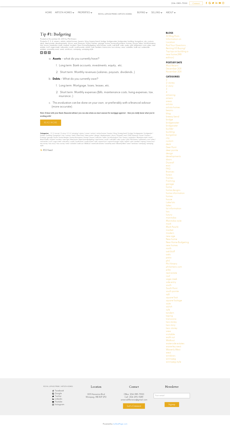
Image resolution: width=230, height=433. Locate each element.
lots (41, 45)
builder (42, 135)
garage (101, 43)
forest (88, 43)
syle (92, 47)
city (145, 41)
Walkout (87, 143)
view (123, 47)
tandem (98, 47)
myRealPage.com (120, 424)
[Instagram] (223, 3)
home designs (64, 137)
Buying (141, 13)
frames (94, 43)
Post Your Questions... (177, 45)
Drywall (120, 135)
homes (129, 43)
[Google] (210, 3)
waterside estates (98, 143)
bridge (103, 41)
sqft (95, 141)
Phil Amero (134, 139)
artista (62, 41)
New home (74, 139)
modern (73, 45)
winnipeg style (87, 49)
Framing (43, 137)
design (96, 135)
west (62, 49)
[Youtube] (220, 3)
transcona (107, 47)
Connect (196, 3)
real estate (44, 141)
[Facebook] (206, 3)
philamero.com (140, 45)
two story (52, 143)
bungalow (139, 41)
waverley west (53, 49)
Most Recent (172, 66)
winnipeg (77, 49)
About (169, 13)
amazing (75, 133)
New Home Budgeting (86, 45)
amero (57, 41)
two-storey (61, 143)
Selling (155, 13)
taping (143, 141)
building (131, 41)
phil (131, 45)
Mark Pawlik (44, 139)
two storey (116, 47)
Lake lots (98, 137)
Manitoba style (142, 137)
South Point (79, 141)
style (122, 141)
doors (70, 43)
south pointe (79, 47)
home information (118, 43)
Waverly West (121, 143)
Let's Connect (134, 406)
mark (60, 45)
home (107, 43)
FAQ (130, 135)
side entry (64, 47)
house (135, 43)
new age (66, 139)
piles (149, 45)
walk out (137, 47)
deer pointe (49, 43)
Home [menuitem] (48, 13)
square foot (102, 141)
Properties (84, 13)
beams (81, 41)
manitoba (53, 45)
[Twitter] (213, 3)
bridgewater (112, 41)
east (75, 43)
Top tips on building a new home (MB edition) (177, 54)
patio (127, 45)
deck (42, 43)
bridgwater (122, 41)
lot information (149, 43)
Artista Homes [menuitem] (63, 13)
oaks (122, 45)
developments (61, 43)
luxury (46, 45)
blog (87, 41)
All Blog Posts (172, 36)
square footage (113, 141)
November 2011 (173, 72)
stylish (87, 47)
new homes (101, 45)
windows (68, 49)
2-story (63, 133)
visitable (129, 47)
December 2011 (173, 69)
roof (48, 47)
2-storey (56, 133)
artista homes (71, 41)
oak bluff (115, 45)
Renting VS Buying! (175, 48)
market (66, 45)
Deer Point (80, 135)
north (109, 45)
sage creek (55, 47)
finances (81, 43)
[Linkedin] (216, 3)
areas (87, 133)
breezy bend (94, 41)
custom (151, 41)
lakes (141, 43)
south (71, 47)
